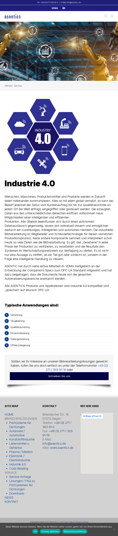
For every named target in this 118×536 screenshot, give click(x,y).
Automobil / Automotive (17, 433)
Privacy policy (82, 522)
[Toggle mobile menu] (112, 16)
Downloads (16, 493)
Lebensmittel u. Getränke (19, 446)
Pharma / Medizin (21, 452)
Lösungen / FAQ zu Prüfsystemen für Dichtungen (22, 485)
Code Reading (18, 468)
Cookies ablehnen (50, 531)
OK (35, 531)
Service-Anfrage (20, 477)
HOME (9, 414)
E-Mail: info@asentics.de (71, 2)
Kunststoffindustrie (22, 439)
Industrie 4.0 (17, 464)
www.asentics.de (61, 448)
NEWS (9, 497)
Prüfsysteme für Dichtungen (20, 425)
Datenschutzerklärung (75, 531)
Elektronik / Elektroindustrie (19, 458)
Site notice (69, 522)
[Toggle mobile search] (105, 16)
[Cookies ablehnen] (114, 529)
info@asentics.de (54, 443)
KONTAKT (11, 502)
